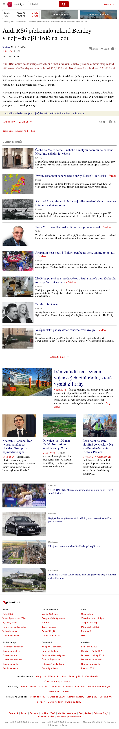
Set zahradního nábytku (99, 686)
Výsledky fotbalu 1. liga (92, 618)
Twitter (24, 713)
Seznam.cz (108, 4)
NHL (83, 635)
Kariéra (44, 713)
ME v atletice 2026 (90, 627)
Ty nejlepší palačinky (12, 646)
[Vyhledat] (64, 4)
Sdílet (106, 48)
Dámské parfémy (75, 696)
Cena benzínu (92, 676)
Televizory (40, 702)
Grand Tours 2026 (51, 635)
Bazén (24, 686)
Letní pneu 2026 (89, 646)
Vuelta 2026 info (50, 614)
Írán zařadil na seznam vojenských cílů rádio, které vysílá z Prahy (83, 377)
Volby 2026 (7, 614)
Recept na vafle (10, 664)
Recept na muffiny (11, 651)
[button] (17, 158)
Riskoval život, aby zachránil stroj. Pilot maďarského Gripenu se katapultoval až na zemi (75, 203)
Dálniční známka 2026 (92, 651)
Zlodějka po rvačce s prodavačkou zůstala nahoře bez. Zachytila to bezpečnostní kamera (75, 280)
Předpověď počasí (57, 676)
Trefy (37, 231)
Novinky (6, 47)
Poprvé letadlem (50, 651)
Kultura (38, 308)
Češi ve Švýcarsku (51, 659)
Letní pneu (92, 696)
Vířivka (65, 691)
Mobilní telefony (37, 696)
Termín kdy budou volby (14, 627)
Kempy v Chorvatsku (52, 646)
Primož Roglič (48, 631)
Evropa (38, 158)
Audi (26, 131)
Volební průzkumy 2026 (14, 618)
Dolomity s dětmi (50, 668)
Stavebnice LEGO (56, 696)
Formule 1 (86, 631)
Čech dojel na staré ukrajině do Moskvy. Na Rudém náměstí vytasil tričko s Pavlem (98, 446)
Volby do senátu (10, 631)
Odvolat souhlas (46, 716)
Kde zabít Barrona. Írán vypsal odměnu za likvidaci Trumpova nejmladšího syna (17, 446)
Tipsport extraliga (89, 622)
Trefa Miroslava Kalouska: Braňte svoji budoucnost (67, 227)
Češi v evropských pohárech (58, 681)
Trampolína (55, 686)
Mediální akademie (67, 713)
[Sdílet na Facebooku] (110, 121)
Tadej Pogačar (49, 627)
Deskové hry (106, 696)
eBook (95, 48)
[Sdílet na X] (115, 121)
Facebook (13, 713)
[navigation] (3, 4)
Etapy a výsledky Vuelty (53, 618)
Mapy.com (41, 676)
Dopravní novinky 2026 (92, 655)
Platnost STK (87, 668)
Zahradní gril (53, 691)
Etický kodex (85, 713)
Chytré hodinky (55, 702)
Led (33, 131)
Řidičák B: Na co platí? (92, 659)
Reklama (34, 713)
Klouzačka (80, 686)
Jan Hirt (45, 622)
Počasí (38, 180)
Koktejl (38, 261)
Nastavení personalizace (69, 716)
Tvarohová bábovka (12, 659)
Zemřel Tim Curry (47, 304)
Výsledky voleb (9, 622)
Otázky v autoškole (90, 664)
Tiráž (53, 713)
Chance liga (87, 614)
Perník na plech (10, 668)
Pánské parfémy (73, 702)
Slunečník (68, 686)
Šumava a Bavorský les (53, 655)
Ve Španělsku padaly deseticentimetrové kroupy (65, 330)
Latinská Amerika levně (53, 664)
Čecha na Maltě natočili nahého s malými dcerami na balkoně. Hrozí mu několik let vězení (74, 152)
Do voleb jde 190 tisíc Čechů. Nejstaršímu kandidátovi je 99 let (57, 444)
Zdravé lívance (9, 655)
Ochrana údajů (101, 713)
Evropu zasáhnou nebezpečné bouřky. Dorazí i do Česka (70, 175)
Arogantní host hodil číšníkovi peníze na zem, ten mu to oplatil (75, 252)
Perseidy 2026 (76, 676)
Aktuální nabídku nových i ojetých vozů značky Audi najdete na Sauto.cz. (45, 113)
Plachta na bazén (38, 686)
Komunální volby (10, 635)
